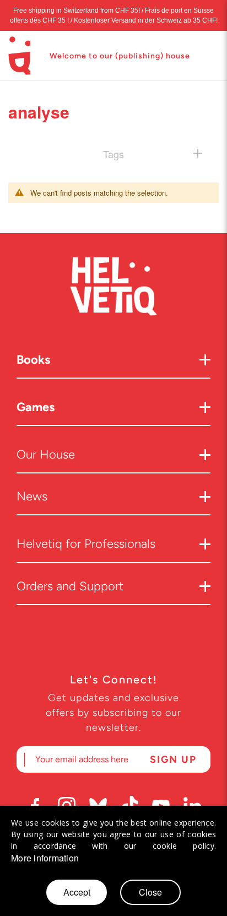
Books (33, 359)
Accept (76, 892)
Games (36, 407)
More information (45, 858)
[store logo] (19, 55)
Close (150, 892)
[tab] (113, 153)
